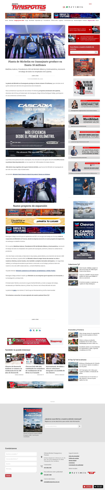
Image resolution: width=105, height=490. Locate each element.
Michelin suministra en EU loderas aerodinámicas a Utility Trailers (35, 271)
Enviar (8, 475)
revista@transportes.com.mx (51, 482)
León (14, 290)
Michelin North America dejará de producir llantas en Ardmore (31, 174)
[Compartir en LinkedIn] (40, 330)
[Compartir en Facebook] (31, 330)
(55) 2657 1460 (48, 474)
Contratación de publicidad (76, 465)
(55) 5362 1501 (48, 467)
